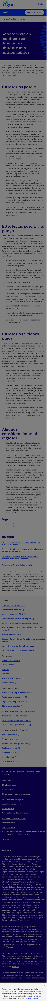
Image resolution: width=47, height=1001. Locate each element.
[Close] (44, 985)
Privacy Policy (33, 998)
